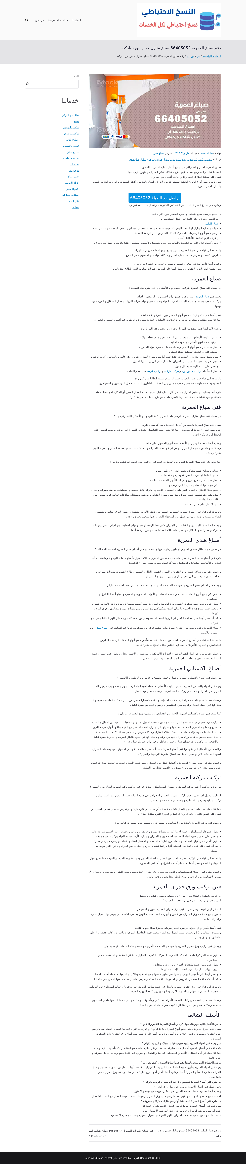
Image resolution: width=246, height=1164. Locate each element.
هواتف (75, 207)
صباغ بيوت (157, 159)
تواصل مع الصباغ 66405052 (154, 197)
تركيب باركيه (205, 159)
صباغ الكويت (202, 296)
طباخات (74, 164)
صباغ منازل (158, 153)
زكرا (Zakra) (110, 1157)
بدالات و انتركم (70, 115)
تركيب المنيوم (71, 127)
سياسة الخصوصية (58, 20)
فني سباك (73, 176)
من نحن (39, 20)
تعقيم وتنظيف (71, 145)
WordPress (97, 1157)
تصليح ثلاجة (72, 139)
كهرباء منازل (71, 188)
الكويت (136, 1157)
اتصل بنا (76, 20)
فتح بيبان (74, 170)
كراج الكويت (72, 182)
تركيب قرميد (174, 159)
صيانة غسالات (71, 158)
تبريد (76, 121)
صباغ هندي (134, 159)
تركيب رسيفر (71, 133)
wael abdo (206, 153)
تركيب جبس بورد (190, 159)
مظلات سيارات (70, 194)
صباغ (165, 159)
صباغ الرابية (211, 223)
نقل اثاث (74, 201)
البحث (76, 76)
